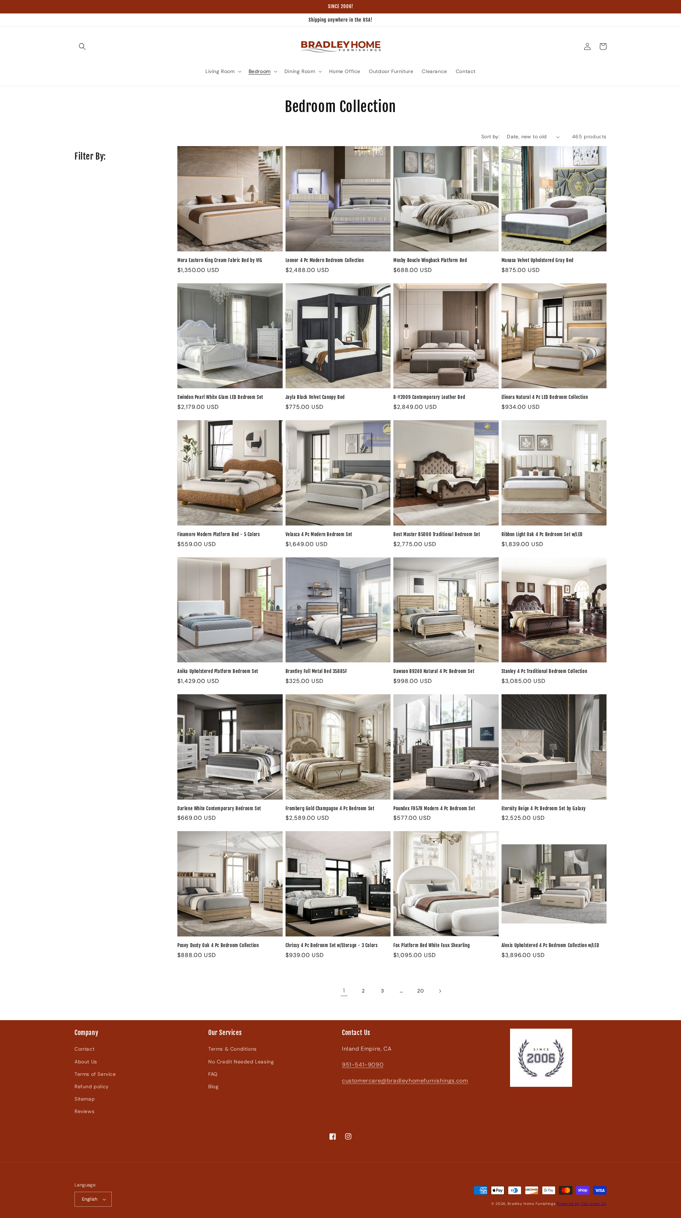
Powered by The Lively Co (582, 1203)
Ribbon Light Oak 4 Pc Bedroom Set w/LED (542, 534)
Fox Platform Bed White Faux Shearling (431, 945)
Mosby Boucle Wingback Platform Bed (430, 260)
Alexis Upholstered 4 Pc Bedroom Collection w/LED (550, 945)
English (90, 1199)
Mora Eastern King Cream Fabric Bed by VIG (219, 260)
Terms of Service (95, 1074)
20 (420, 991)
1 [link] (344, 990)
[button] (82, 46)
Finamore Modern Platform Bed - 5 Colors (218, 534)
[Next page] (440, 991)
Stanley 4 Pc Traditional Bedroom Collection (544, 671)
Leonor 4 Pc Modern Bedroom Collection (325, 260)
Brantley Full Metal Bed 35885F (316, 671)
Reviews (84, 1111)
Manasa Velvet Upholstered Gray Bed (538, 260)
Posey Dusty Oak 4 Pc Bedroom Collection (218, 945)
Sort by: (490, 136)
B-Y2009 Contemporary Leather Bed (429, 397)
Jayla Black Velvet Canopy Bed (315, 397)
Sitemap (84, 1099)
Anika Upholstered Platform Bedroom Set (217, 671)
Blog (213, 1086)
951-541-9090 (362, 1064)
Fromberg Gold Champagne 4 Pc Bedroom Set (330, 808)
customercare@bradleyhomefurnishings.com (405, 1080)
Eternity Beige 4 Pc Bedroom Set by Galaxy (544, 808)
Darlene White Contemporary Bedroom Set (219, 808)
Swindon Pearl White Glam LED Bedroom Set (220, 397)
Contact (84, 1049)
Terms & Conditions (232, 1049)
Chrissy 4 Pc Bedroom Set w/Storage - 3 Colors (332, 945)
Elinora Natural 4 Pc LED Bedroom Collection (545, 397)
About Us (85, 1061)
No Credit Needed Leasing (241, 1061)
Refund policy (91, 1086)
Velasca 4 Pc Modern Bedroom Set (319, 534)
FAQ (213, 1074)
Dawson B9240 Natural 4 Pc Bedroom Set (433, 671)
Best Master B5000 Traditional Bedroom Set (436, 534)
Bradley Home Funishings (531, 1203)
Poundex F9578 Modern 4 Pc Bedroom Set (434, 808)
